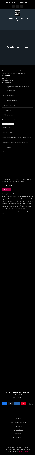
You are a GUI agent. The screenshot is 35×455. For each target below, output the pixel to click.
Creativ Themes (23, 452)
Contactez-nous (18, 437)
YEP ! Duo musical (17, 18)
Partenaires (18, 426)
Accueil (18, 418)
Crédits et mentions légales (18, 422)
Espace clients (18, 430)
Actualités (18, 434)
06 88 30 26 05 (23, 2)
